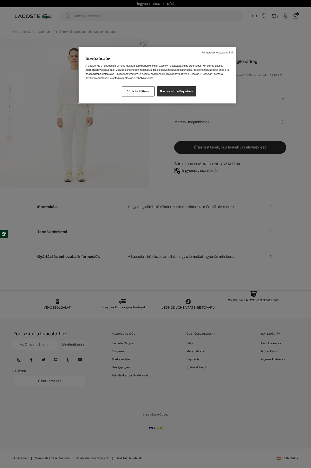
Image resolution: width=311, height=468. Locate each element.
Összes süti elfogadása (177, 91)
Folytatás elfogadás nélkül (217, 52)
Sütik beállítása (138, 91)
